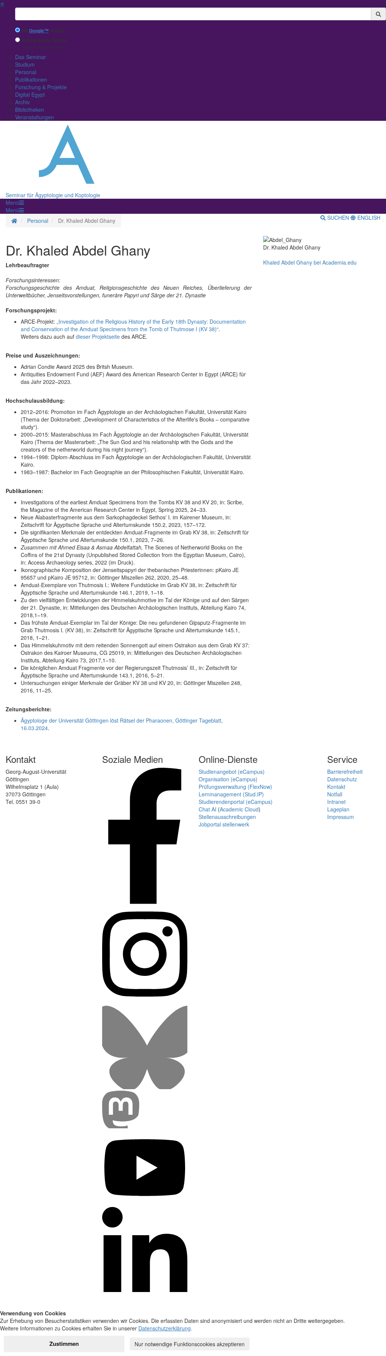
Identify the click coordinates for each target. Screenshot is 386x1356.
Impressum (340, 816)
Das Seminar (30, 57)
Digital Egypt (30, 94)
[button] (15, 202)
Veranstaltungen (34, 117)
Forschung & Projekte (41, 87)
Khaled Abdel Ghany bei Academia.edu (310, 262)
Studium (25, 64)
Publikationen (31, 79)
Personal (25, 72)
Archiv (22, 102)
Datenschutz (342, 779)
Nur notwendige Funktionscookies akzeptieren (190, 1344)
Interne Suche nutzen (44, 40)
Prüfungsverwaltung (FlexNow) (235, 786)
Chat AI (207, 809)
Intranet (336, 801)
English (368, 217)
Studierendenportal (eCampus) (236, 801)
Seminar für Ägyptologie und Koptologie (53, 195)
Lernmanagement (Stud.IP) (231, 794)
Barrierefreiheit (345, 771)
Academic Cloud (239, 809)
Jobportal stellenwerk (224, 824)
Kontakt (336, 786)
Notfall (334, 794)
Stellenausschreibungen (227, 816)
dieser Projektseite (98, 336)
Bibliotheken (29, 109)
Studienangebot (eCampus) (232, 771)
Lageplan (338, 809)
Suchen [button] (338, 217)
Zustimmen (64, 1343)
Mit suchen (43, 30)
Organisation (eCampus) (228, 779)
